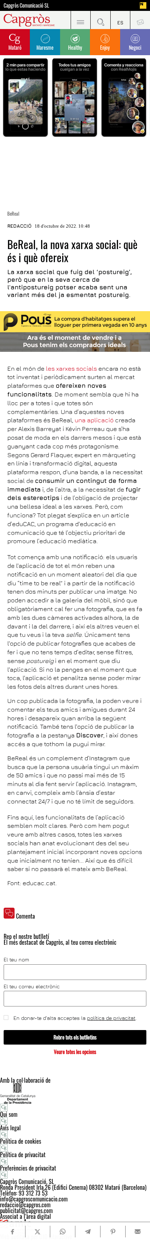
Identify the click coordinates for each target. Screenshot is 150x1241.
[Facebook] (12, 1231)
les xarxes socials (71, 368)
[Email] (138, 1231)
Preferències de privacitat (28, 1168)
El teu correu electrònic (32, 986)
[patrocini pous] (75, 331)
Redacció (19, 226)
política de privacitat (111, 1018)
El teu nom (16, 960)
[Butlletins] (140, 20)
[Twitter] (37, 1231)
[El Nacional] (143, 5)
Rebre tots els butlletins (75, 1037)
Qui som (8, 1114)
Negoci (135, 47)
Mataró (14, 47)
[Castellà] (120, 20)
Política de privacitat (23, 1154)
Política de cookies (20, 1141)
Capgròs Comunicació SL (26, 5)
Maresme (45, 47)
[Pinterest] (112, 1231)
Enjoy (105, 47)
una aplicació (94, 420)
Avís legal (10, 1127)
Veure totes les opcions (75, 1051)
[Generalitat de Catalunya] (75, 1093)
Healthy (75, 47)
